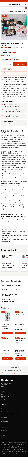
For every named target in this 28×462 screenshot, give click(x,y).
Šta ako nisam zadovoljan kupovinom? (9, 295)
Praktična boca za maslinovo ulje (19, 325)
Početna (3, 11)
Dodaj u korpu (20, 64)
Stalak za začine (6, 324)
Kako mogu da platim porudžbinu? (12, 285)
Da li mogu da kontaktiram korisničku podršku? (10, 300)
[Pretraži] (26, 8)
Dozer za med (5, 350)
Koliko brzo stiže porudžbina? (11, 290)
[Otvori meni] (2, 4)
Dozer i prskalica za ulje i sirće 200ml (20, 351)
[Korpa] (25, 4)
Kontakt (5, 417)
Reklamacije (4, 430)
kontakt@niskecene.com (9, 411)
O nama (3, 435)
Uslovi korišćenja (5, 425)
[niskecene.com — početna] (14, 4)
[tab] (11, 41)
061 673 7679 (6, 408)
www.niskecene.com (11, 453)
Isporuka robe (4, 433)
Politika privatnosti (5, 427)
